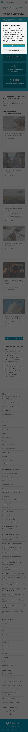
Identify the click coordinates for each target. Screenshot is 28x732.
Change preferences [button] (14, 50)
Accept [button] (14, 45)
